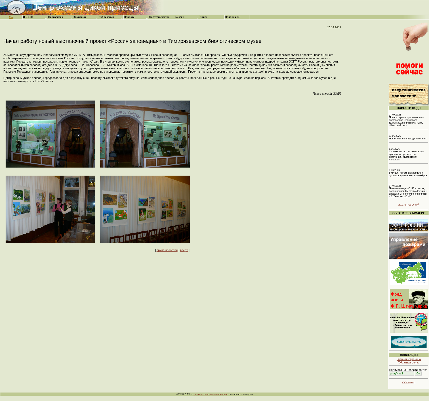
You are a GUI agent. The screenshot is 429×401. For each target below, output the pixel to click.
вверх (184, 250)
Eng (11, 17)
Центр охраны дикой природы (210, 394)
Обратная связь (408, 362)
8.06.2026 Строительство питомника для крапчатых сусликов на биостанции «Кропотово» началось (406, 154)
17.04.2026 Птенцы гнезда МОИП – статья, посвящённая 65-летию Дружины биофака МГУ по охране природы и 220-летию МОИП (408, 191)
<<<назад (408, 382)
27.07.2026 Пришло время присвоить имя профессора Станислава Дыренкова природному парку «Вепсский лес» (406, 120)
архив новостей (167, 250)
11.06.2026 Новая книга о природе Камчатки (407, 137)
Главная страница (409, 359)
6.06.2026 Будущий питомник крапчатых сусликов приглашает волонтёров (408, 173)
